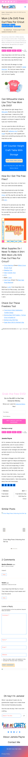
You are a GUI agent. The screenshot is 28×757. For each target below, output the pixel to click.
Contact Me (14, 742)
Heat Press (7, 280)
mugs (3, 133)
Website (4, 654)
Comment (5, 615)
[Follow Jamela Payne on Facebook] (3, 485)
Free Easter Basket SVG (5, 493)
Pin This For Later (14, 160)
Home (3, 12)
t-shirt (9, 287)
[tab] (11, 548)
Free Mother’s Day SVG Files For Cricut (20, 494)
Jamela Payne (8, 29)
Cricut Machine (8, 265)
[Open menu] (25, 7)
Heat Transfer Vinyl (10, 272)
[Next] (24, 530)
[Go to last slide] (4, 530)
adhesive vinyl (13, 131)
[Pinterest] (11, 1)
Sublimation (17, 26)
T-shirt (10, 277)
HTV (5, 275)
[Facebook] (5, 1)
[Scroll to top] (24, 751)
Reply (4, 574)
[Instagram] (8, 1)
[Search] (24, 715)
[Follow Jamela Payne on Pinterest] (14, 485)
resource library (20, 404)
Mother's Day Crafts (7, 26)
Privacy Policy (6, 754)
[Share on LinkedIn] (19, 51)
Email (4, 647)
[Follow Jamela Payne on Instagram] (8, 485)
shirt (5, 200)
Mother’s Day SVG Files (11, 320)
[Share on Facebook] (9, 51)
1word (4, 583)
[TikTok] (14, 1)
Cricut (3, 195)
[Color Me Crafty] (9, 7)
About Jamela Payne (14, 737)
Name (4, 640)
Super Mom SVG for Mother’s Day (14, 322)
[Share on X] (14, 51)
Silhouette (5, 112)
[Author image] (2, 30)
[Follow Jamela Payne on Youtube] (11, 485)
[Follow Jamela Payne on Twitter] (5, 485)
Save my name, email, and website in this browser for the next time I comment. (14, 659)
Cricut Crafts (9, 12)
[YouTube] (3, 1)
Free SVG (13, 24)
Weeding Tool (8, 270)
